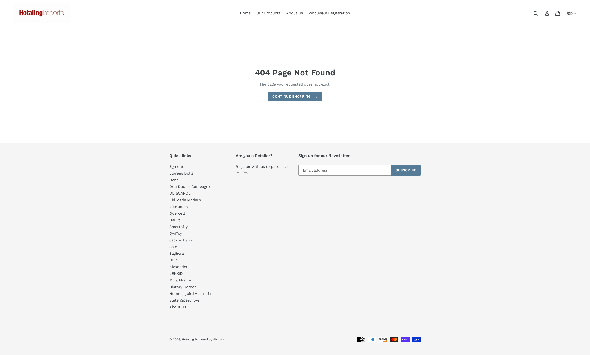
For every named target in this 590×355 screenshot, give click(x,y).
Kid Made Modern (185, 200)
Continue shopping (291, 96)
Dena (174, 180)
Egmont (176, 166)
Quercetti (177, 213)
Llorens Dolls (181, 173)
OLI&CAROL (180, 193)
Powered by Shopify (209, 339)
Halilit (174, 220)
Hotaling (188, 339)
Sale (173, 247)
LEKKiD (176, 273)
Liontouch (178, 206)
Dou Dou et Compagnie (190, 186)
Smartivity (178, 227)
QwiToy (175, 233)
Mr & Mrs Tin (180, 280)
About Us (177, 307)
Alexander (178, 267)
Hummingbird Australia (190, 293)
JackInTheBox (181, 240)
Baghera (176, 253)
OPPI (173, 260)
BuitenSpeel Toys (184, 300)
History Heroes (182, 287)
